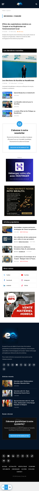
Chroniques (16, 469)
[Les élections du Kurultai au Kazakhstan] (19, 66)
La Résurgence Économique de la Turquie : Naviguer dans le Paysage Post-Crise (25, 258)
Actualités (12, 466)
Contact (19, 471)
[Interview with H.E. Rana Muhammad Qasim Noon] (7, 393)
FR (6, 487)
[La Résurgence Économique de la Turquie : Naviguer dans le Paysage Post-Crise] (7, 259)
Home (3, 10)
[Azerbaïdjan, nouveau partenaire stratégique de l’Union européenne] (7, 229)
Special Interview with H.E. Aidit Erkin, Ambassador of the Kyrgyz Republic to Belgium (24, 403)
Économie (32, 466)
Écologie (31, 469)
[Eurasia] (19, 4)
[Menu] (3, 4)
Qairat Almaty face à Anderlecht (24, 93)
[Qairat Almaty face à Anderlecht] (7, 95)
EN (10, 487)
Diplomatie (6, 469)
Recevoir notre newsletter (19, 147)
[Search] (36, 4)
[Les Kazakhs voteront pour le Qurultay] (7, 104)
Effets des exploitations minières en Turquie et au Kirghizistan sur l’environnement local (16, 26)
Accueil (4, 466)
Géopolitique (22, 466)
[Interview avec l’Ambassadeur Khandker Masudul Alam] (7, 383)
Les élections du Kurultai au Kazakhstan (18, 80)
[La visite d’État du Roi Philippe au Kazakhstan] (7, 113)
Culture (24, 469)
